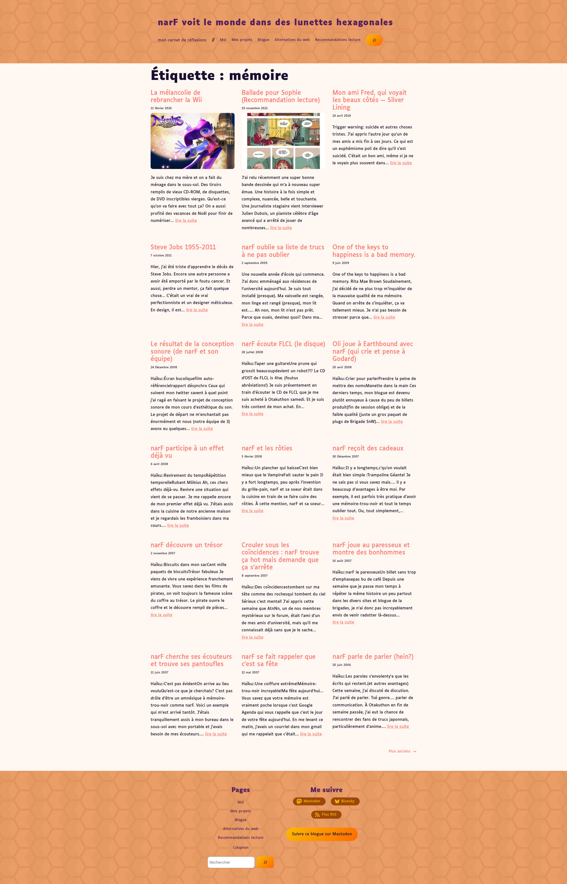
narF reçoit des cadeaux (367, 449)
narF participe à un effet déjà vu (187, 452)
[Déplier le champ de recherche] (374, 40)
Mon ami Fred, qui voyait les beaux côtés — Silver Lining (369, 100)
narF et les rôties (267, 449)
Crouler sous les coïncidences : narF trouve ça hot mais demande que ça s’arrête (280, 556)
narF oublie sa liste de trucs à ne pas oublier (283, 251)
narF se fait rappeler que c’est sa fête (279, 661)
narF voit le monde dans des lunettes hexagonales (275, 23)
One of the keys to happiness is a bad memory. (373, 251)
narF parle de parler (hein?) (373, 657)
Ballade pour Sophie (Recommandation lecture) (281, 97)
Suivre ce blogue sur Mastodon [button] (322, 834)
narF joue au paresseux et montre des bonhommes (371, 549)
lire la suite (186, 221)
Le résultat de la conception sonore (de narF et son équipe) (192, 351)
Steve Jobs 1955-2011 (183, 247)
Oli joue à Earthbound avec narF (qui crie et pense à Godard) (372, 351)
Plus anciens (402, 751)
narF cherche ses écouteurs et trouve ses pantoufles (191, 661)
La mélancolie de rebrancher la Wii (176, 97)
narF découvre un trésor (186, 545)
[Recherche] (265, 862)
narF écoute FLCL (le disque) (284, 344)
